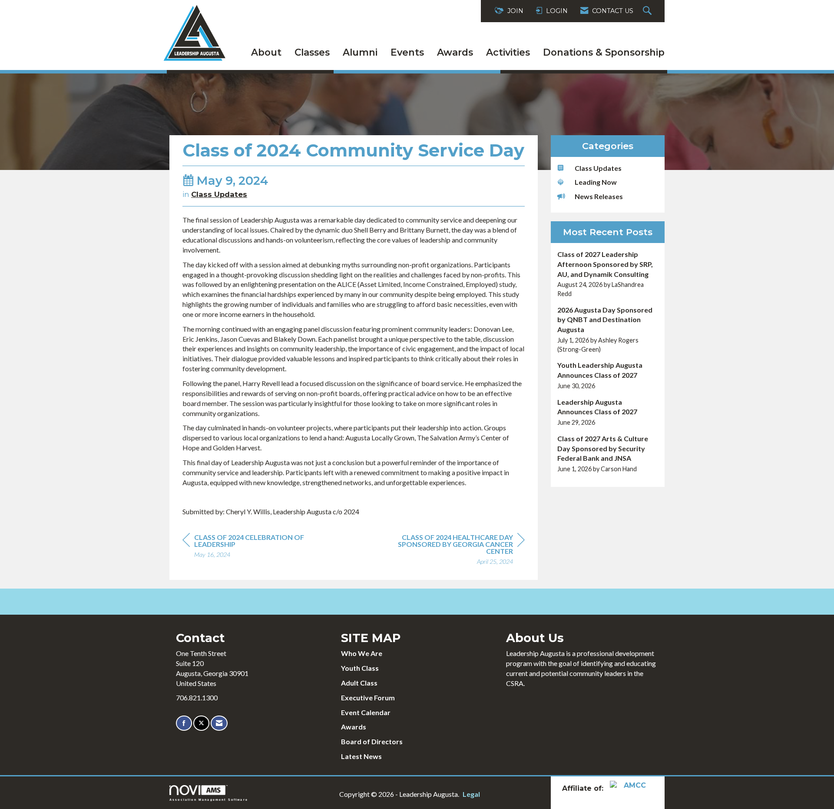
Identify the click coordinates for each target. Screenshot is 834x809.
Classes (312, 52)
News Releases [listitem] (599, 196)
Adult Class (359, 683)
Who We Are (361, 653)
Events (407, 52)
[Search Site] (648, 11)
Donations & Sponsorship (604, 52)
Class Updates (219, 194)
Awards (455, 52)
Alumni (360, 52)
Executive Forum (368, 697)
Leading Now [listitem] (596, 182)
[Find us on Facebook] (184, 723)
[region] (459, 551)
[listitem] (608, 274)
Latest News (361, 756)
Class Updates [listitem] (598, 168)
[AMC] (631, 788)
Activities (508, 52)
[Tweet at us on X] (201, 723)
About (266, 52)
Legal (471, 794)
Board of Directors (372, 741)
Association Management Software (208, 799)
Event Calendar (366, 712)
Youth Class (360, 668)
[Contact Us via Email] (219, 723)
